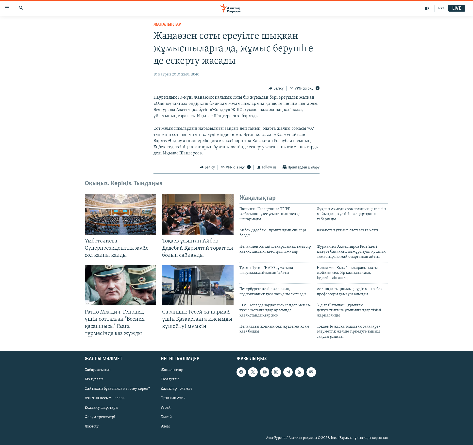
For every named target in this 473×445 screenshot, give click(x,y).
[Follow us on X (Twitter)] (252, 372)
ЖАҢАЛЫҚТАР (167, 24)
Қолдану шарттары (101, 408)
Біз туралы (94, 380)
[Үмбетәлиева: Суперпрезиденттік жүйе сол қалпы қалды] (120, 214)
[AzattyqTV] (427, 8)
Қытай (166, 417)
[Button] (276, 88)
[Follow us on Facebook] (241, 372)
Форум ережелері (100, 417)
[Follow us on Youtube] (264, 372)
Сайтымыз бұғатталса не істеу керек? (117, 389)
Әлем (165, 426)
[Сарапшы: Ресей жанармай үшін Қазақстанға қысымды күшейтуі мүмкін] (198, 285)
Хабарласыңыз (98, 370)
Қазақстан (170, 380)
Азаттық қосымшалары (105, 398)
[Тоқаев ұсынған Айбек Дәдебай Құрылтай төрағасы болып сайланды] (198, 214)
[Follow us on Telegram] (288, 372)
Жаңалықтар (172, 370)
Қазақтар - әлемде (176, 389)
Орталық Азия (173, 398)
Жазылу (92, 426)
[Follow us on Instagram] (276, 372)
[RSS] (299, 372)
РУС (441, 8)
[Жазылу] (311, 372)
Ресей (166, 408)
